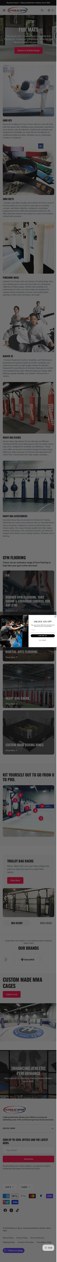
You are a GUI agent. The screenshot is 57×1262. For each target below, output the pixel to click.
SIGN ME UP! (41, 635)
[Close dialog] (54, 616)
